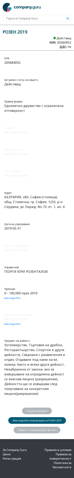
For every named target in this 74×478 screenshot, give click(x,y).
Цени (7, 454)
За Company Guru (15, 450)
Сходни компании (37, 410)
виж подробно (12, 298)
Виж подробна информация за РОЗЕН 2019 (37, 420)
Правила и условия (58, 450)
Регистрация (12, 459)
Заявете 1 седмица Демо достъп (37, 430)
